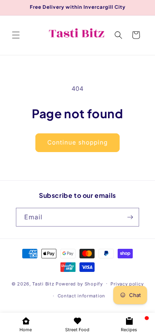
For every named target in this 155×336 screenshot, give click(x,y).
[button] (16, 35)
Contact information (81, 296)
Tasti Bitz (43, 283)
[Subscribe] (130, 217)
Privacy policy (126, 284)
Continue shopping (77, 142)
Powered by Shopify (79, 283)
